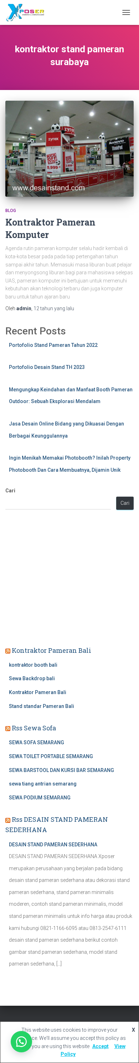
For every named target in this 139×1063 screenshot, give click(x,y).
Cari (10, 490)
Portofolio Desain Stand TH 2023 (47, 367)
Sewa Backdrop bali (32, 678)
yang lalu (54, 308)
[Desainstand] (27, 12)
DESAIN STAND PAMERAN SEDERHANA (53, 844)
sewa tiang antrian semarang (43, 784)
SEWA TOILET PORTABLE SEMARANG (51, 756)
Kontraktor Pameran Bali (51, 650)
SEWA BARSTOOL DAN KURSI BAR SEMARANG (61, 770)
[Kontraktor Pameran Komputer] (69, 149)
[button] (21, 1041)
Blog (10, 210)
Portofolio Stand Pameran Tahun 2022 (53, 345)
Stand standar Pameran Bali (41, 706)
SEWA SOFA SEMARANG (36, 742)
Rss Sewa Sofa (34, 728)
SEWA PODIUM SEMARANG (40, 797)
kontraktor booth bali (33, 665)
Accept (100, 1046)
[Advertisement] (69, 579)
